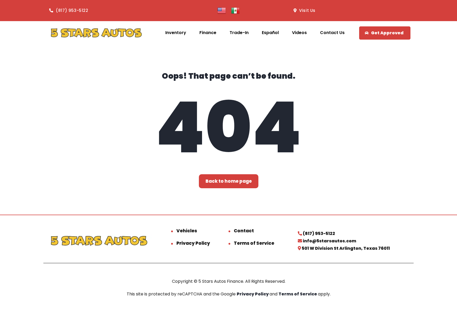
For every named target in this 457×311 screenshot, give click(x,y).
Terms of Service (254, 243)
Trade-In (239, 33)
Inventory (175, 33)
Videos (299, 33)
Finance (207, 33)
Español (270, 33)
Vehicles (186, 231)
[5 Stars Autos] (96, 33)
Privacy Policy (193, 243)
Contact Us (332, 33)
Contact (244, 231)
